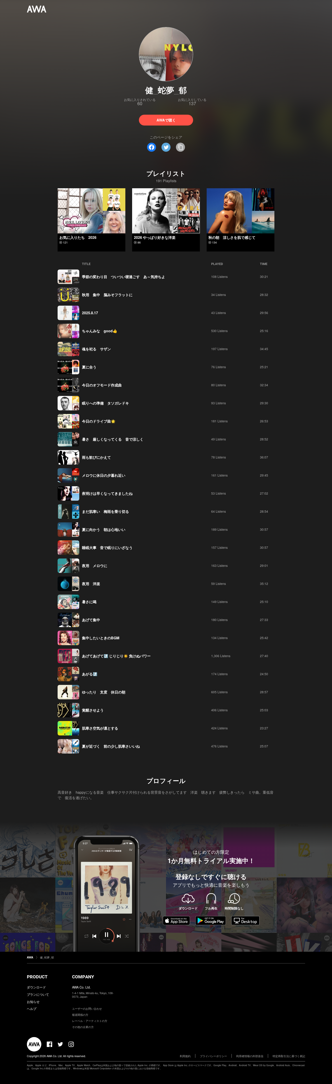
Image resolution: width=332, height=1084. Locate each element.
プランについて (38, 994)
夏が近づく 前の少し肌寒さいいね (111, 746)
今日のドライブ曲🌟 (98, 421)
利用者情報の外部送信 (249, 1056)
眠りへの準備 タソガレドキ (105, 403)
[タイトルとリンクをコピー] (180, 147)
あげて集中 (91, 619)
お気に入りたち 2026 (77, 237)
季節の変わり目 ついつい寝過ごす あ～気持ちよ (123, 276)
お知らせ (33, 1001)
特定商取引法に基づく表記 (289, 1056)
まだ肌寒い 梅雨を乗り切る (105, 511)
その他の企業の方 (83, 1027)
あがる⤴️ (89, 674)
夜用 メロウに (94, 565)
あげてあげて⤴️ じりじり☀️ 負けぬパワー (116, 655)
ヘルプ (31, 1008)
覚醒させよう (93, 710)
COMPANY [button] (83, 976)
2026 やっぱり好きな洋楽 (154, 237)
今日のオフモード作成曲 (102, 385)
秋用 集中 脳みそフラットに (107, 294)
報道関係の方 (80, 1015)
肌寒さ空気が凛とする (100, 728)
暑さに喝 (89, 601)
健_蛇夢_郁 (47, 957)
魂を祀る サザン (96, 348)
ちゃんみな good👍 (99, 330)
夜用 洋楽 (91, 583)
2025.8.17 (90, 312)
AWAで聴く (166, 120)
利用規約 (185, 1056)
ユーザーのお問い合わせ (87, 1008)
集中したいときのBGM (100, 637)
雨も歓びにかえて (96, 457)
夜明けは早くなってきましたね (107, 493)
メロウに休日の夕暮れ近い (103, 475)
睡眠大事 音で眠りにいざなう (107, 547)
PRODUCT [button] (37, 976)
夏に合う (89, 367)
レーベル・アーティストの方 (89, 1021)
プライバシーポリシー (213, 1056)
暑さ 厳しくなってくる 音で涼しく (112, 439)
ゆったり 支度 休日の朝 (103, 692)
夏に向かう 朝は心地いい (103, 529)
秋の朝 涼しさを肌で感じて (231, 237)
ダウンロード (36, 987)
